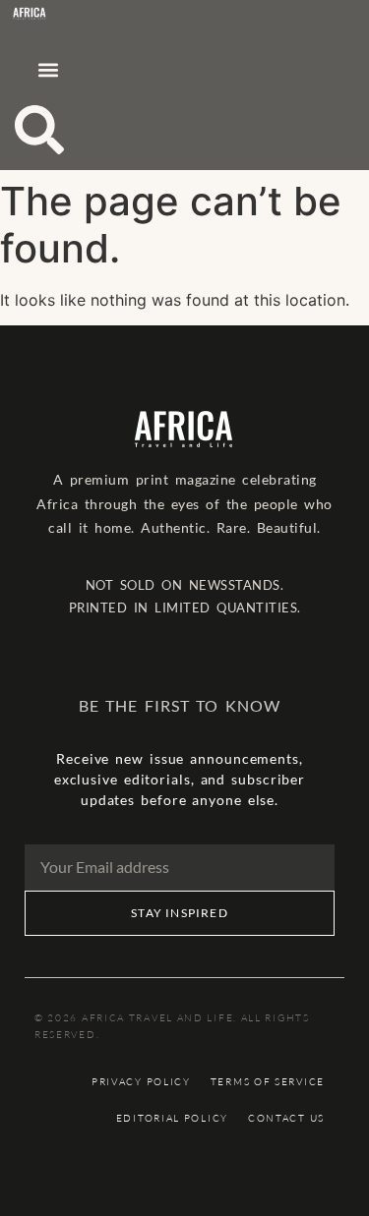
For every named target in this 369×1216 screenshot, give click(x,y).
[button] (47, 69)
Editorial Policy (172, 1118)
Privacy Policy (141, 1081)
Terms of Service (268, 1081)
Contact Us (286, 1118)
